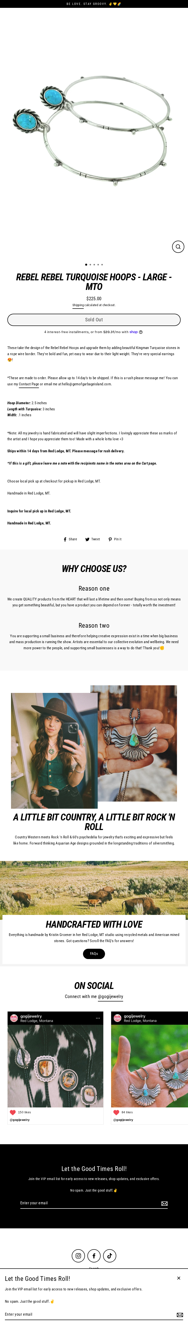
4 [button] (98, 265)
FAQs (94, 953)
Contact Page (29, 384)
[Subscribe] (164, 1203)
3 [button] (95, 265)
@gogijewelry (110, 996)
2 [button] (91, 265)
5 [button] (102, 265)
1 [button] (86, 265)
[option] (94, 133)
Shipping (78, 305)
